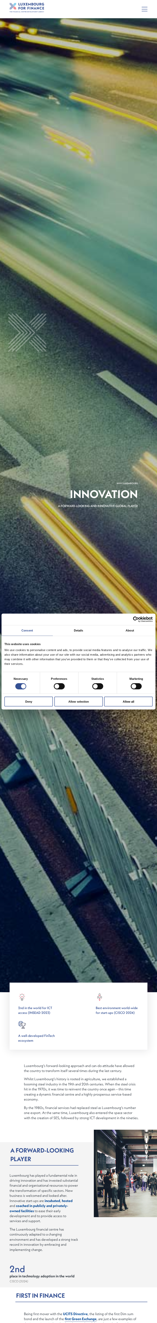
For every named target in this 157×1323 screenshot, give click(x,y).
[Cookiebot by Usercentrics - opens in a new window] (136, 619)
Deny (28, 701)
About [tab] (130, 630)
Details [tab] (78, 630)
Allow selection (78, 701)
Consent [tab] (27, 630)
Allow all (128, 701)
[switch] (59, 686)
